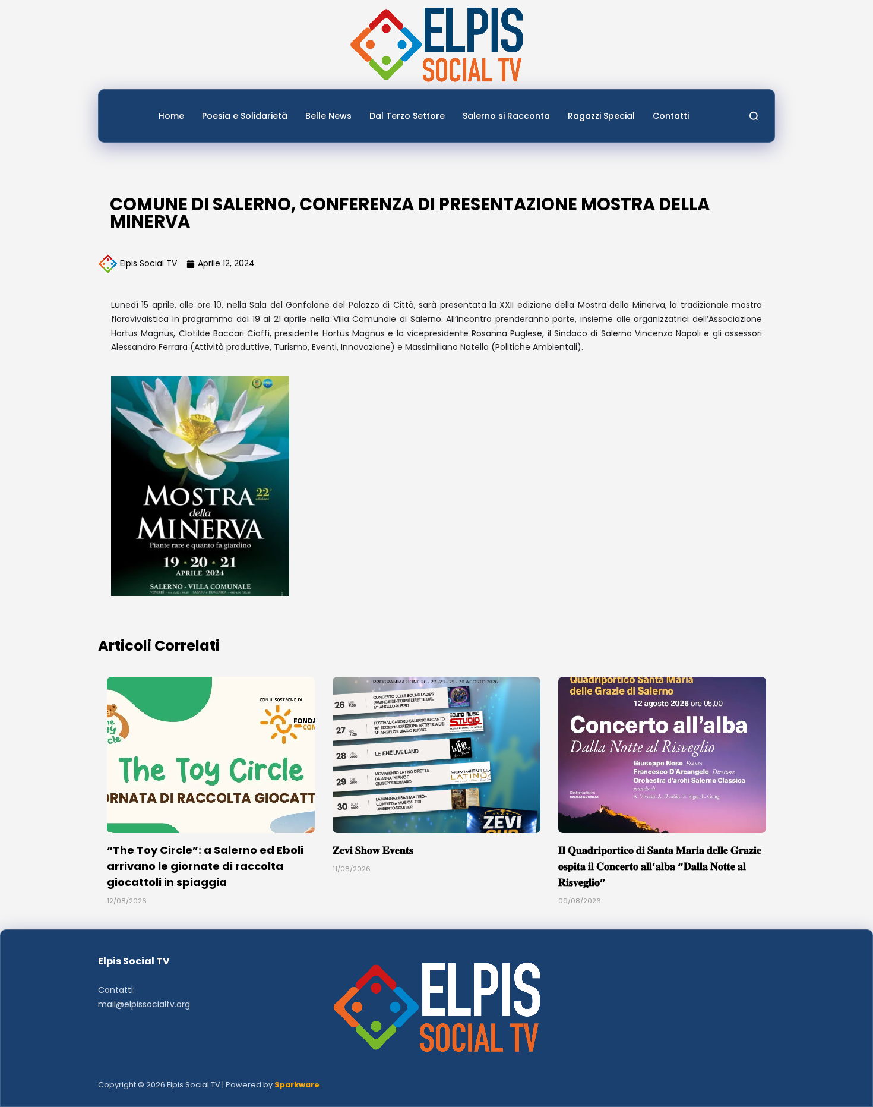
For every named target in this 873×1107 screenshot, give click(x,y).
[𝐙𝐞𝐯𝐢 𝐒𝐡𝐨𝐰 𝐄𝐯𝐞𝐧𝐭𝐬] (436, 755)
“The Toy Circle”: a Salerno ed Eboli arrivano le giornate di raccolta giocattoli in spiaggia (205, 866)
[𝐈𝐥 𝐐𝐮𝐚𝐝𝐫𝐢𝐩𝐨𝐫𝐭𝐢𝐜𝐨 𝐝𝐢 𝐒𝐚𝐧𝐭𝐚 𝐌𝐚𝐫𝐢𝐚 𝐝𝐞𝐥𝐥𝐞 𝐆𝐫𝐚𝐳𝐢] (662, 755)
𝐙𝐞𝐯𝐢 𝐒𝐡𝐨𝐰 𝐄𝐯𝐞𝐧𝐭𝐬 (373, 850)
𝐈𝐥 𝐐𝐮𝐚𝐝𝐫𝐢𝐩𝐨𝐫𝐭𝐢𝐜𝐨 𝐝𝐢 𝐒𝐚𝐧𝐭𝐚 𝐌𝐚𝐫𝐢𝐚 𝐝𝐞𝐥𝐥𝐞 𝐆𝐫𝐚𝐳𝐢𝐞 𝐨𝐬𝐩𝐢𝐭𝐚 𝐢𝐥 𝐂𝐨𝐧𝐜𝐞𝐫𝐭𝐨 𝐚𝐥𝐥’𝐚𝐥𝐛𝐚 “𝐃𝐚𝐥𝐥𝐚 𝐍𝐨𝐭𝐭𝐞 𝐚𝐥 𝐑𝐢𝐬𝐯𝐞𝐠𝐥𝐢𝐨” (659, 866)
